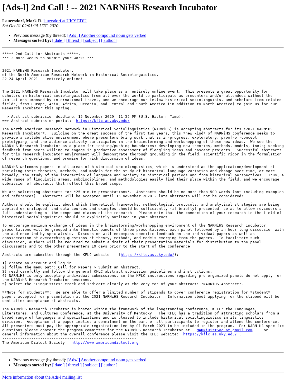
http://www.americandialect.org (105, 342)
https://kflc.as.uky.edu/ (103, 121)
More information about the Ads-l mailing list (42, 377)
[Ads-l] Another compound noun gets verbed (106, 35)
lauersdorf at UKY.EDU (65, 20)
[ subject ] (91, 40)
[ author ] (109, 40)
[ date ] (58, 40)
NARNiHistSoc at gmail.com (224, 330)
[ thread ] (74, 40)
